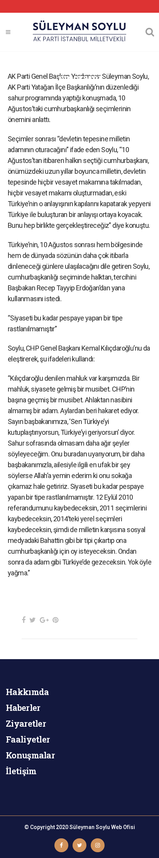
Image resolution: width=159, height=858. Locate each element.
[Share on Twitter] (32, 620)
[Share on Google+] (44, 620)
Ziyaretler (26, 723)
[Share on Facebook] (23, 620)
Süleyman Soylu (89, 827)
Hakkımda (27, 691)
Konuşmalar (30, 755)
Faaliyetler (28, 739)
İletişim (21, 771)
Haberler (23, 707)
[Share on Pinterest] (55, 620)
